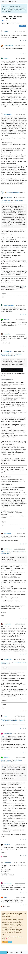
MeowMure (6, 31)
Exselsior (6, 58)
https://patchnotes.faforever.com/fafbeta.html (13, 720)
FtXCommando (7, 533)
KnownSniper (7, 334)
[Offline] (2, 45)
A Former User (7, 862)
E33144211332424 (8, 45)
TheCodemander (8, 733)
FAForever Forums (10, 1)
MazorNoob (6, 319)
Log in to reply (23, 25)
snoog (5, 897)
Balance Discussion (7, 20)
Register (5, 941)
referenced (16, 192)
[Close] (25, 913)
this (22, 287)
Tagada (5, 305)
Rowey (5, 716)
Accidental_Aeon (8, 114)
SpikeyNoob (9, 192)
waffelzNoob (7, 844)
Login (10, 941)
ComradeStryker (8, 197)
